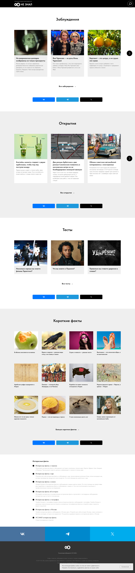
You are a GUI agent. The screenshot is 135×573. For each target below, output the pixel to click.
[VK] (44, 99)
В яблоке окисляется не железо (24, 352)
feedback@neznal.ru (72, 563)
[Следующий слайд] (129, 53)
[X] (91, 99)
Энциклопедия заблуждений (23, 1)
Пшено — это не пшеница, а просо (53, 417)
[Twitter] (112, 534)
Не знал (26, 4)
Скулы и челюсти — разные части (80, 352)
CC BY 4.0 (39, 560)
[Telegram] (67, 99)
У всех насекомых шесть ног (78, 417)
